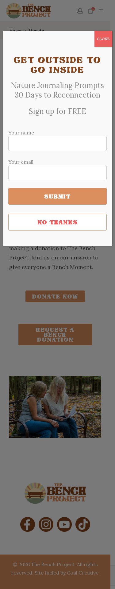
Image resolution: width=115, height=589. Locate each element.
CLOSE (103, 38)
